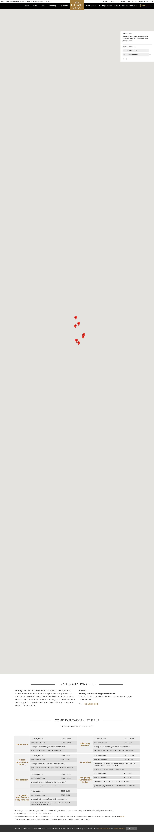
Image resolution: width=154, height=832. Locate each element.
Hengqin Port (85, 762)
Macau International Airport (22, 762)
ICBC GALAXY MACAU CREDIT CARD (126, 6)
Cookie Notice (104, 828)
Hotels (35, 6)
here (122, 816)
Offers (27, 6)
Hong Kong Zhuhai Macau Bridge (85, 780)
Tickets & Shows (91, 6)
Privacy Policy (119, 828)
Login (135, 1)
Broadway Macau (39, 1)
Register (140, 1)
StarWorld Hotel (25, 1)
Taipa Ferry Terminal (85, 744)
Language (149, 1)
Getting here (126, 1)
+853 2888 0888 (90, 704)
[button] (75, 318)
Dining (43, 6)
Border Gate (22, 744)
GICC (50, 1)
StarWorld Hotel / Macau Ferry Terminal (22, 797)
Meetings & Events (105, 6)
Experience (64, 6)
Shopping (52, 6)
